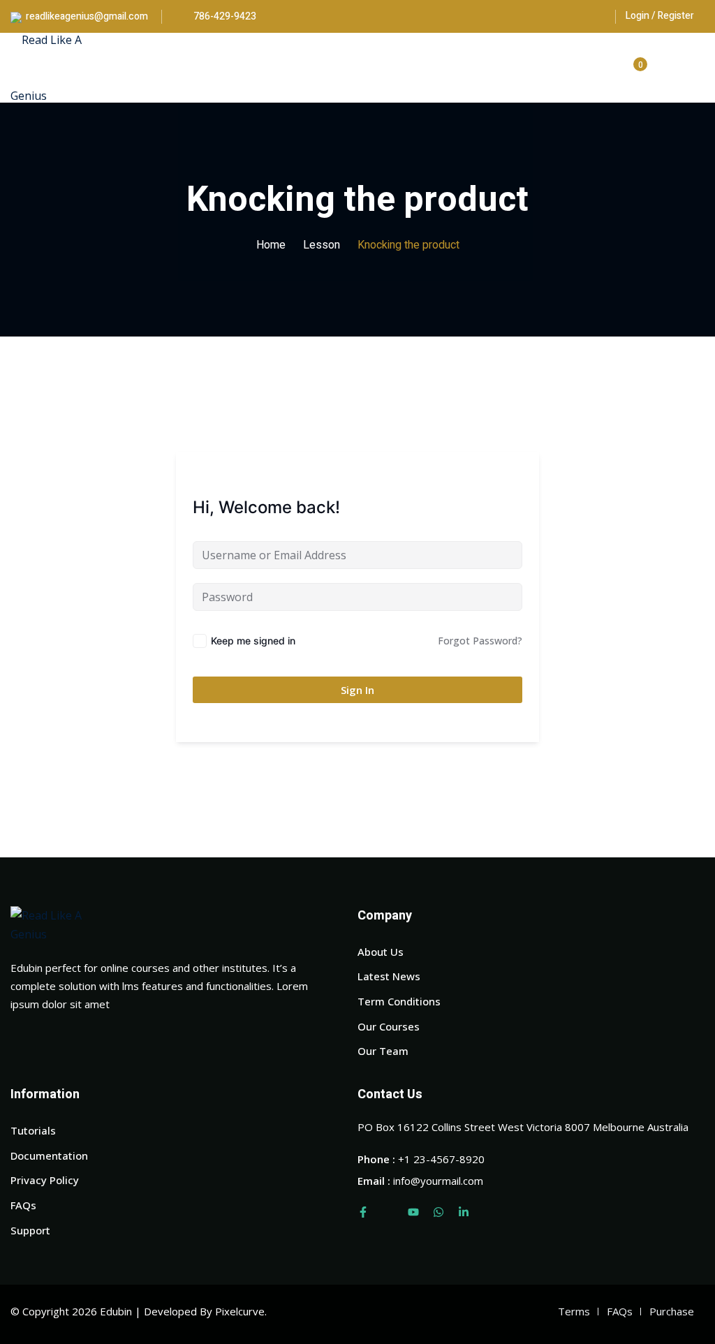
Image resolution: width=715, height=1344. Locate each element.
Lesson (321, 245)
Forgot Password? (480, 640)
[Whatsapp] (438, 1212)
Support (30, 1230)
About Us (381, 952)
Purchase (671, 1311)
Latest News (389, 976)
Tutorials (33, 1130)
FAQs (23, 1205)
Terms (574, 1311)
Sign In (357, 690)
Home (271, 245)
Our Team (383, 1051)
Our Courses (389, 1026)
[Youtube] (413, 1212)
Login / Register (660, 15)
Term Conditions (399, 1001)
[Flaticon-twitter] (388, 1212)
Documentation (49, 1155)
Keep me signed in (253, 641)
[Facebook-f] (363, 1212)
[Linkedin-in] (463, 1212)
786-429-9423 (223, 16)
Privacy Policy (44, 1180)
